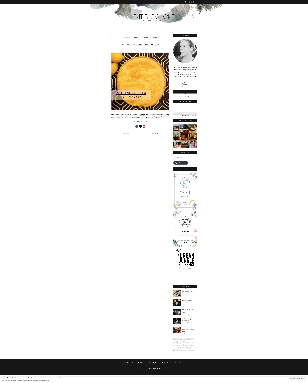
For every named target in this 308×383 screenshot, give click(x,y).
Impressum (149, 368)
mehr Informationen (44, 380)
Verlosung (175, 347)
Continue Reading (140, 121)
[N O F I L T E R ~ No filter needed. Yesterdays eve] (185, 144)
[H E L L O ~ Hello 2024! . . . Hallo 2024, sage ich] (177, 128)
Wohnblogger (181, 344)
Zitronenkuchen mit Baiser (140, 45)
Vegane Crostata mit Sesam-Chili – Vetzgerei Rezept (188, 329)
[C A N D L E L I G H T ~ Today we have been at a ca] (185, 136)
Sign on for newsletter (180, 163)
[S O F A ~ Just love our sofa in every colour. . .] (177, 144)
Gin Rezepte (184, 351)
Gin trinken (192, 345)
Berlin (185, 350)
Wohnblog (176, 345)
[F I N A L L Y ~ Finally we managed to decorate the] (193, 136)
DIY (187, 350)
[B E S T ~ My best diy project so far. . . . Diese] (193, 144)
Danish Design (187, 345)
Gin (188, 351)
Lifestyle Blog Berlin (184, 340)
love (130, 2)
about (138, 2)
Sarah (156, 133)
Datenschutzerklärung (156, 368)
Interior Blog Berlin (187, 347)
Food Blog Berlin (179, 339)
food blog (188, 342)
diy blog (192, 344)
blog (124, 2)
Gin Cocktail (187, 344)
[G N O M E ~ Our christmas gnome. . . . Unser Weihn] (185, 128)
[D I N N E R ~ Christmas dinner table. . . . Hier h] (193, 128)
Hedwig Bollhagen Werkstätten (187, 319)
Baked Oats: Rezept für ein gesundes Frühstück (189, 291)
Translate (194, 115)
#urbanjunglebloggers (177, 351)
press (153, 2)
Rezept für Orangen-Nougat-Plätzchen (187, 301)
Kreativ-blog (191, 350)
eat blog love (181, 345)
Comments (125, 133)
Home (112, 2)
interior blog (178, 350)
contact (146, 2)
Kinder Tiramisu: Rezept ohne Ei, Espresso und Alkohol (188, 311)
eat (118, 2)
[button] (136, 126)
